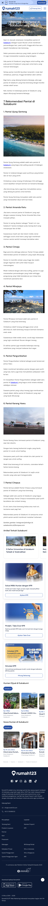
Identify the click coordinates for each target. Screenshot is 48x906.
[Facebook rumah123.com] (12, 781)
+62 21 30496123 (9, 811)
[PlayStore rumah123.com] (25, 885)
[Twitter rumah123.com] (16, 781)
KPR (25, 828)
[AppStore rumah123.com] (9, 885)
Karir (3, 836)
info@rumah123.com (10, 808)
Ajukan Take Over (24, 635)
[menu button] (45, 8)
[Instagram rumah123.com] (21, 781)
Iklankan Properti (29, 824)
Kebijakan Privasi (7, 849)
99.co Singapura (29, 853)
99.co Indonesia (29, 849)
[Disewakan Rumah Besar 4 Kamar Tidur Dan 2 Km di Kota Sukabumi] (29, 741)
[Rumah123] (11, 8)
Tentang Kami (6, 824)
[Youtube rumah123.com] (25, 781)
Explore (13, 762)
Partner (4, 832)
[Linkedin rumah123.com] (30, 781)
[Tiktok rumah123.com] (35, 781)
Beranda (5, 762)
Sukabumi (7, 43)
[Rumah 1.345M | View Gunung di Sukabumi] (29, 701)
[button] (3, 3)
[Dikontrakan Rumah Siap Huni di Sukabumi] (11, 740)
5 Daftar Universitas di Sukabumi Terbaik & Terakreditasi (20, 550)
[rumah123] (24, 773)
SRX (25, 856)
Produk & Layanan (7, 828)
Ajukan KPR (24, 595)
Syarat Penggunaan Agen (10, 856)
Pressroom (5, 839)
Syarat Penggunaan (8, 853)
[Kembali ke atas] (42, 880)
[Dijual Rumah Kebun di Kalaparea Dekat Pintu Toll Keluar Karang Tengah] (11, 701)
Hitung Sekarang (24, 675)
